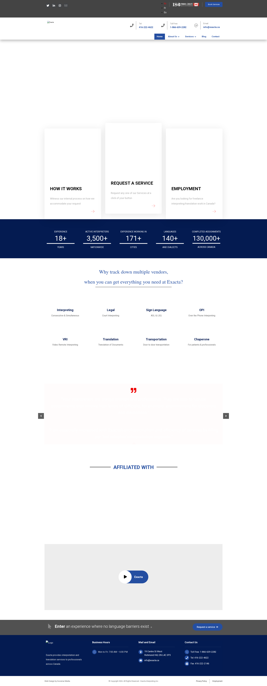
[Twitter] (47, 5)
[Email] (65, 5)
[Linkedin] (53, 5)
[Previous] (41, 416)
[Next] (226, 416)
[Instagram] (59, 5)
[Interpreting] (64, 28)
